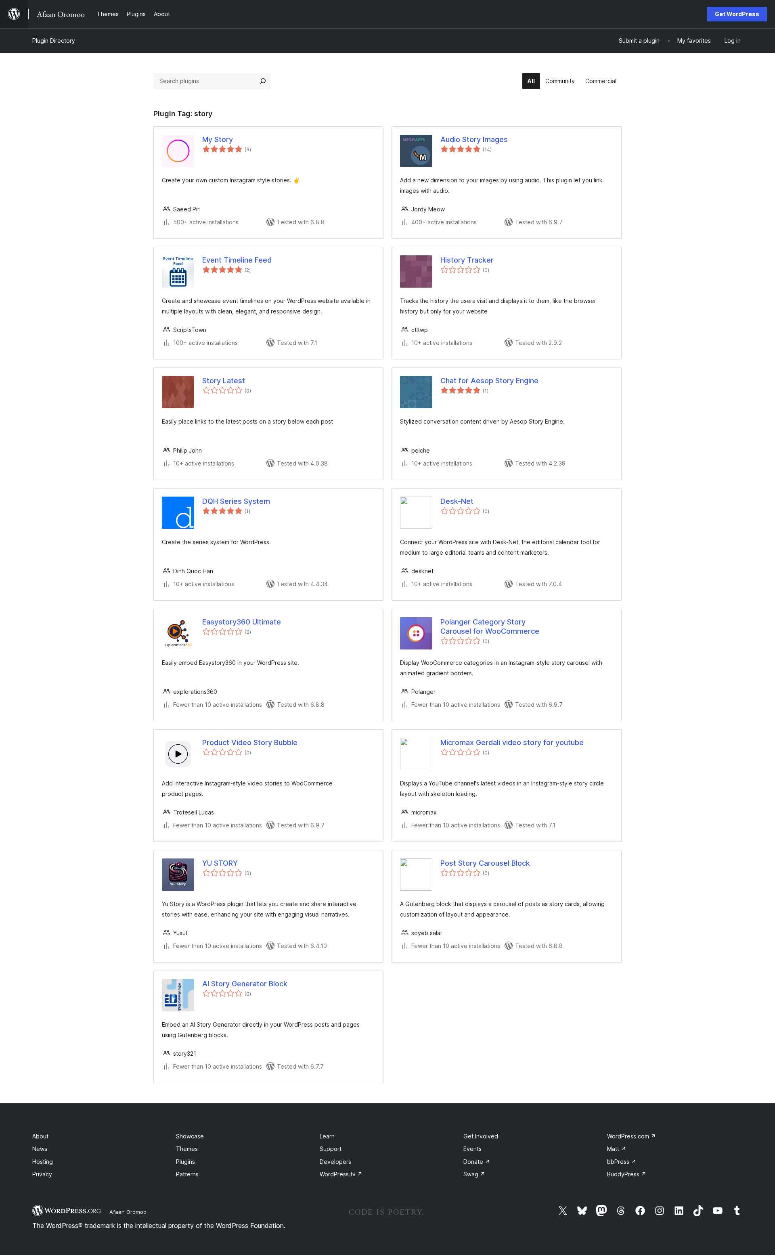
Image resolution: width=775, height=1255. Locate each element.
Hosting (42, 1161)
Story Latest (223, 380)
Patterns (187, 1174)
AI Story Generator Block (244, 983)
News (39, 1148)
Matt (616, 1148)
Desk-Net (456, 501)
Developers (335, 1161)
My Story (217, 139)
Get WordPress (737, 13)
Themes (187, 1148)
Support (330, 1148)
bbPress (621, 1161)
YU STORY (220, 863)
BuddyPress (626, 1174)
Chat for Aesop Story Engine (489, 380)
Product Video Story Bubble (249, 742)
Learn (327, 1136)
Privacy (42, 1174)
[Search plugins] (263, 81)
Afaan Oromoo (128, 1212)
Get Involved (480, 1136)
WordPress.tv (341, 1174)
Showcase (190, 1136)
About (40, 1136)
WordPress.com (631, 1136)
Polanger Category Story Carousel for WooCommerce (489, 626)
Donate (476, 1161)
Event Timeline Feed (237, 260)
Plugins (185, 1161)
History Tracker (467, 260)
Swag (474, 1174)
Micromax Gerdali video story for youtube (512, 742)
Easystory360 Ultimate (241, 622)
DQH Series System (236, 501)
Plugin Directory (53, 40)
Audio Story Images (474, 139)
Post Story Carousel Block (485, 863)
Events (472, 1148)
